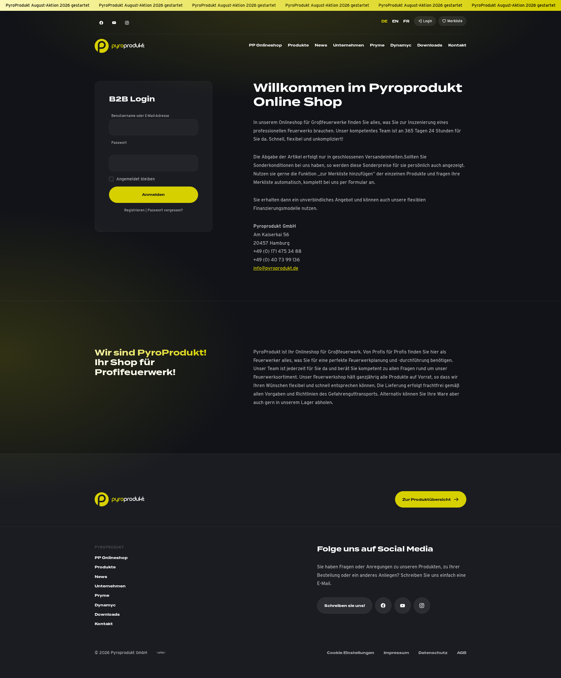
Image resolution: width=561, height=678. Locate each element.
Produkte (298, 45)
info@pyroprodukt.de (275, 268)
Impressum (396, 652)
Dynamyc (400, 45)
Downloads (429, 45)
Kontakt (457, 45)
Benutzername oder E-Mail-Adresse (140, 115)
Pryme (377, 45)
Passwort (119, 142)
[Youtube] (114, 22)
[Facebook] (101, 22)
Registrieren (134, 210)
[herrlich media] (161, 652)
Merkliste (455, 21)
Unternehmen (348, 45)
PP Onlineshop (265, 45)
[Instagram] (126, 22)
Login (427, 21)
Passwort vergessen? (165, 210)
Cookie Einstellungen (350, 652)
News (321, 45)
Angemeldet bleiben (135, 179)
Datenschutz (433, 652)
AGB (461, 652)
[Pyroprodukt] (119, 45)
